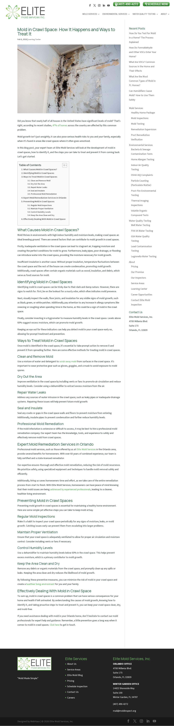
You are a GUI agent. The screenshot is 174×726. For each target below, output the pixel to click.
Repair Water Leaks (39, 187)
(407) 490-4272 (120, 704)
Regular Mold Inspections (41, 205)
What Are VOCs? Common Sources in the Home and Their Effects (142, 66)
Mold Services (89, 14)
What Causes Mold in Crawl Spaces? (40, 169)
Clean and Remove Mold (40, 180)
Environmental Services (114, 14)
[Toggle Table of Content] (63, 165)
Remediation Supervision (143, 129)
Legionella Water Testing (143, 256)
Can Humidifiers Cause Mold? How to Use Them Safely (141, 95)
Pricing (134, 266)
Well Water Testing (140, 225)
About (164, 14)
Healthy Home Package (143, 112)
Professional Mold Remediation (44, 194)
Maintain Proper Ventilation (42, 208)
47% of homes (59, 125)
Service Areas (137, 283)
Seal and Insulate (38, 190)
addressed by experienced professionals (70, 489)
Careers (71, 697)
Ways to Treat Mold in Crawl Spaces (40, 176)
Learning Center (34, 39)
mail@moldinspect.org (124, 711)
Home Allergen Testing (142, 159)
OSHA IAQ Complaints (142, 175)
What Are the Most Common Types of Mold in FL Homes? (142, 81)
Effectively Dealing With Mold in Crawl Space (44, 219)
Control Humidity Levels (41, 212)
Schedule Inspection (77, 686)
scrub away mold (68, 361)
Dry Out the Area (38, 183)
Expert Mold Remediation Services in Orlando (44, 197)
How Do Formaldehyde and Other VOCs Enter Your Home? (142, 52)
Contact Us (73, 692)
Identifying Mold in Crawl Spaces (38, 173)
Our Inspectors (138, 277)
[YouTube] (108, 6)
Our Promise (137, 272)
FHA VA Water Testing (142, 231)
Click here (54, 625)
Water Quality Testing (144, 14)
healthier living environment (40, 584)
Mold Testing (138, 123)
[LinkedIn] (104, 6)
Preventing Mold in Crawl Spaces (38, 201)
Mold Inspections (139, 118)
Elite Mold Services (86, 449)
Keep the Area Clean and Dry (42, 215)
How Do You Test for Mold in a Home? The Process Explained (142, 38)
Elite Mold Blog (75, 675)
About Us (71, 664)
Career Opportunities (141, 294)
